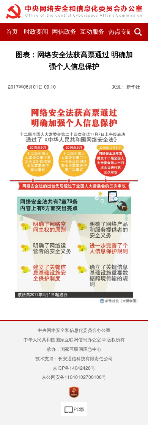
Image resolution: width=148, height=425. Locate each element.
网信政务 (64, 31)
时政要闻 (36, 31)
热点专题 (121, 31)
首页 (12, 31)
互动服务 (92, 31)
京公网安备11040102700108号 (74, 377)
